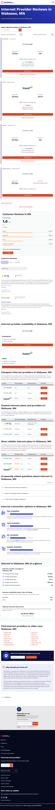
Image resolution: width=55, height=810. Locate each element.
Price (4, 239)
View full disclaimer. (6, 203)
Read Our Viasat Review (27, 117)
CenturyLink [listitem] (17, 262)
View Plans (27, 71)
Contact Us (4, 743)
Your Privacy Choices (31, 805)
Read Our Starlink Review (27, 161)
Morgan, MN (34, 644)
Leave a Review (8, 252)
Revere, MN (34, 632)
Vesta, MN (6, 640)
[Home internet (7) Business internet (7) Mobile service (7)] (14, 34)
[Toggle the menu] (53, 2)
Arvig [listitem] (11, 262)
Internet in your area (5, 775)
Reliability (5, 235)
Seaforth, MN (7, 632)
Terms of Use (3, 800)
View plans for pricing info (40, 183)
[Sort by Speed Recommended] (45, 34)
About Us (32, 688)
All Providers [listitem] (5, 262)
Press (2, 746)
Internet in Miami (4, 778)
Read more (3, 287)
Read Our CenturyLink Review (28, 74)
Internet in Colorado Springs (7, 786)
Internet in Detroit (5, 783)
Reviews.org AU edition (9, 753)
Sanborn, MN (34, 638)
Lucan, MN (7, 636)
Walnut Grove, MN (36, 642)
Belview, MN (34, 636)
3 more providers (26, 207)
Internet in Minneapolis (6, 780)
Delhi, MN (33, 634)
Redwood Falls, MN (9, 644)
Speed (4, 231)
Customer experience (8, 244)
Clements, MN (7, 638)
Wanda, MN (7, 634)
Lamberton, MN (8, 642)
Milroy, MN (34, 640)
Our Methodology (5, 750)
